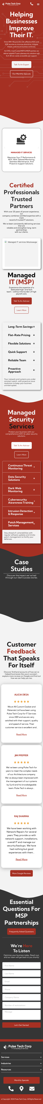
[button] (38, 4)
